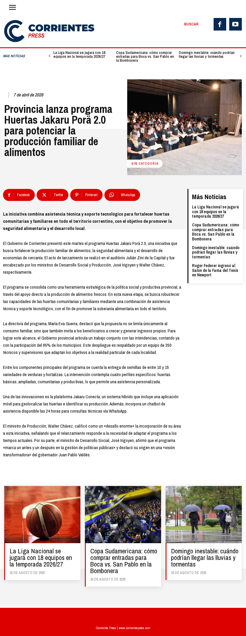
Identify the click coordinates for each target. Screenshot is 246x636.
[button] (191, 24)
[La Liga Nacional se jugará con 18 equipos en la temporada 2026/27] (42, 514)
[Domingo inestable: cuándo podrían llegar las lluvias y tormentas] (204, 514)
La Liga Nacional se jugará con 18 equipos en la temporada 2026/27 (79, 54)
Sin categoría (144, 163)
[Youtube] (235, 24)
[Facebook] (220, 24)
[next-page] (240, 56)
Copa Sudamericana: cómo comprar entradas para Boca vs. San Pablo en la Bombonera (145, 56)
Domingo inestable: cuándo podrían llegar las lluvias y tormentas (207, 54)
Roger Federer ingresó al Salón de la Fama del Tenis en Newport (215, 270)
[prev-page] (49, 56)
